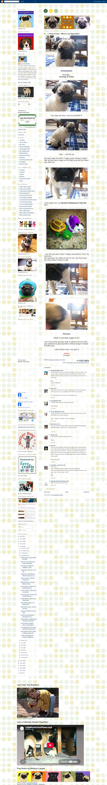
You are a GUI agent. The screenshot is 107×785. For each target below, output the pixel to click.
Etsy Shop (22, 144)
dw (52, 445)
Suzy (52, 388)
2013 (21, 543)
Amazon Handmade (25, 146)
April (22, 650)
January (23, 657)
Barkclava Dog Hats (25, 155)
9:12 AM (53, 397)
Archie (74, 362)
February (23, 655)
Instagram (22, 172)
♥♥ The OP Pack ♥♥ (56, 411)
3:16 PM (53, 442)
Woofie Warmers (24, 153)
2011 (21, 660)
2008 (21, 668)
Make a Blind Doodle (25, 210)
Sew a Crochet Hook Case (26, 208)
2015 (21, 539)
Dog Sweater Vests (24, 151)
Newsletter (22, 157)
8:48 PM (53, 478)
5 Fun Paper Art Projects (26, 201)
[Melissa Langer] (19, 396)
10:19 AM (53, 485)
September (24, 555)
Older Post (86, 492)
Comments (23, 530)
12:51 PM (53, 420)
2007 (21, 670)
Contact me (21, 134)
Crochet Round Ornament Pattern (28, 199)
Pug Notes (22, 140)
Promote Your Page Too (24, 407)
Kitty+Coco (54, 424)
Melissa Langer (22, 392)
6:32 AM (53, 385)
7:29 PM (53, 462)
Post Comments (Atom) (57, 495)
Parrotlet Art (22, 161)
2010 (21, 663)
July (22, 642)
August (23, 640)
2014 (21, 541)
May (22, 647)
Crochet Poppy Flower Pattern (27, 190)
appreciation (70, 362)
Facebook (22, 169)
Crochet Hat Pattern (25, 193)
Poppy (52, 434)
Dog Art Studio (23, 142)
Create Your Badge (23, 397)
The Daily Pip (54, 400)
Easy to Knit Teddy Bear (26, 206)
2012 (21, 546)
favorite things (80, 362)
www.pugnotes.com (32, 783)
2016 (21, 536)
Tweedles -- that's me (57, 465)
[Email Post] (77, 360)
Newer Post (47, 492)
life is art (87, 362)
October (23, 553)
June (22, 645)
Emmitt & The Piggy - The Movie (36, 784)
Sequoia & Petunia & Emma (58, 481)
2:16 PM (53, 431)
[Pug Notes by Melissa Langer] (19, 405)
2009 (21, 665)
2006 (21, 673)
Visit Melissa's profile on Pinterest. (26, 427)
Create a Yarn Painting (25, 188)
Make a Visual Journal (25, 214)
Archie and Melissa (25, 63)
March (23, 652)
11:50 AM (53, 408)
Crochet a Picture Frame (26, 195)
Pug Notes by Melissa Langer (25, 401)
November (24, 550)
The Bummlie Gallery (25, 148)
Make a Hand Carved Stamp (27, 212)
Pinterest (22, 176)
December (24, 548)
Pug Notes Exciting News (26, 159)
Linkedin (22, 174)
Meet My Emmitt (24, 164)
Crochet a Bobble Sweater (26, 204)
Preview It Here (22, 129)
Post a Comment (50, 488)
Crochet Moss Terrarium (26, 197)
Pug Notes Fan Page (25, 178)
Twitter (21, 180)
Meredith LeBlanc (56, 370)
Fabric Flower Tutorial (25, 186)
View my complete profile (24, 82)
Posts (22, 527)
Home (66, 492)
